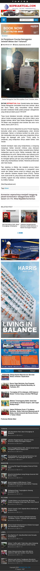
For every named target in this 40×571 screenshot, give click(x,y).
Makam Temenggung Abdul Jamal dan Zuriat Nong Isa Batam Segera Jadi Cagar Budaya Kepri (24, 402)
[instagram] (21, 1)
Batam (7, 188)
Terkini (20, 371)
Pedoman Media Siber (8, 419)
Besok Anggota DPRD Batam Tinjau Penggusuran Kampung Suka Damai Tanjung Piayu (22, 483)
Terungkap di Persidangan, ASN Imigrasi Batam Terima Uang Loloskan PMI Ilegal (24, 393)
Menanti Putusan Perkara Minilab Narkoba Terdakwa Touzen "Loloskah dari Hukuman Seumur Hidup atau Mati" (22, 518)
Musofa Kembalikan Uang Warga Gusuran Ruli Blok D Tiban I (23, 475)
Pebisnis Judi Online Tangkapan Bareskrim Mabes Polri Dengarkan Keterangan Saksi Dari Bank (23, 560)
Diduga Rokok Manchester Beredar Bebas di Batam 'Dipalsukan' (22, 375)
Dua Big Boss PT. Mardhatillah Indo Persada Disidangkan (22, 536)
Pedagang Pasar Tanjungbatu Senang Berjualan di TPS (20, 491)
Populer (7, 371)
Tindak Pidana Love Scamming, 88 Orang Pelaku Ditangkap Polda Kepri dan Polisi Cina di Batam (23, 502)
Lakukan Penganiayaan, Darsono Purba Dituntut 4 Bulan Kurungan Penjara (29, 226)
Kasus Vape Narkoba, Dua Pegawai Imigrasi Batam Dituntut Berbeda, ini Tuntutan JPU (22, 385)
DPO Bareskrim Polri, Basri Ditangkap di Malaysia (10, 225)
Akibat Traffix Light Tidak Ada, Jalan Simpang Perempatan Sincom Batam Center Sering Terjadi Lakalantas (23, 544)
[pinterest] (24, 1)
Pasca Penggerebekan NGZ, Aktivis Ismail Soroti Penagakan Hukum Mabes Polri (23, 448)
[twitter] (18, 1)
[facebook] (13, 1)
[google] (15, 1)
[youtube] (27, 1)
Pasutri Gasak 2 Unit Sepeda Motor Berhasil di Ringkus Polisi (23, 509)
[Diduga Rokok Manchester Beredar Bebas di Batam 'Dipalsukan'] (5, 377)
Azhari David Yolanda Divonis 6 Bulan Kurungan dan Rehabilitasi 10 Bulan (23, 525)
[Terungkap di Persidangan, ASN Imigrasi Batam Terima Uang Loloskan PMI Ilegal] (5, 395)
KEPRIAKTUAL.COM (24, 567)
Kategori (32, 371)
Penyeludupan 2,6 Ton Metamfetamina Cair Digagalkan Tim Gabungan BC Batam (22, 456)
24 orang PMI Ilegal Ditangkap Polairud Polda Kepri (22, 467)
